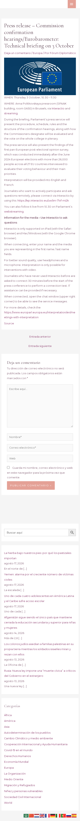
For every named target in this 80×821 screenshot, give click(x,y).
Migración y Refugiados (19, 785)
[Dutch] (37, 815)
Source (9, 323)
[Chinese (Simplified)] (31, 815)
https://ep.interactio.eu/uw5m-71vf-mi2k (43, 200)
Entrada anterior (40, 336)
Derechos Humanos (17, 756)
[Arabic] (26, 815)
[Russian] (69, 815)
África (8, 715)
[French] (47, 815)
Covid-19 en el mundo (18, 750)
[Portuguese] (63, 815)
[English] (42, 815)
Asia (6, 726)
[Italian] (58, 815)
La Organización (15, 773)
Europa (37, 53)
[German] (53, 815)
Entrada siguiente (40, 346)
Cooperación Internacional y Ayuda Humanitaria (35, 744)
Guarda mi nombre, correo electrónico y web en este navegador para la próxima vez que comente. (40, 472)
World (8, 802)
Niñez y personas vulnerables (23, 791)
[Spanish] (74, 815)
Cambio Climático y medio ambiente (28, 738)
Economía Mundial (16, 761)
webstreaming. (14, 211)
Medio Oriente (13, 779)
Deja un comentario (17, 53)
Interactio (58, 108)
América (9, 720)
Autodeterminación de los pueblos (27, 732)
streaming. (11, 113)
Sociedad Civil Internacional (22, 797)
